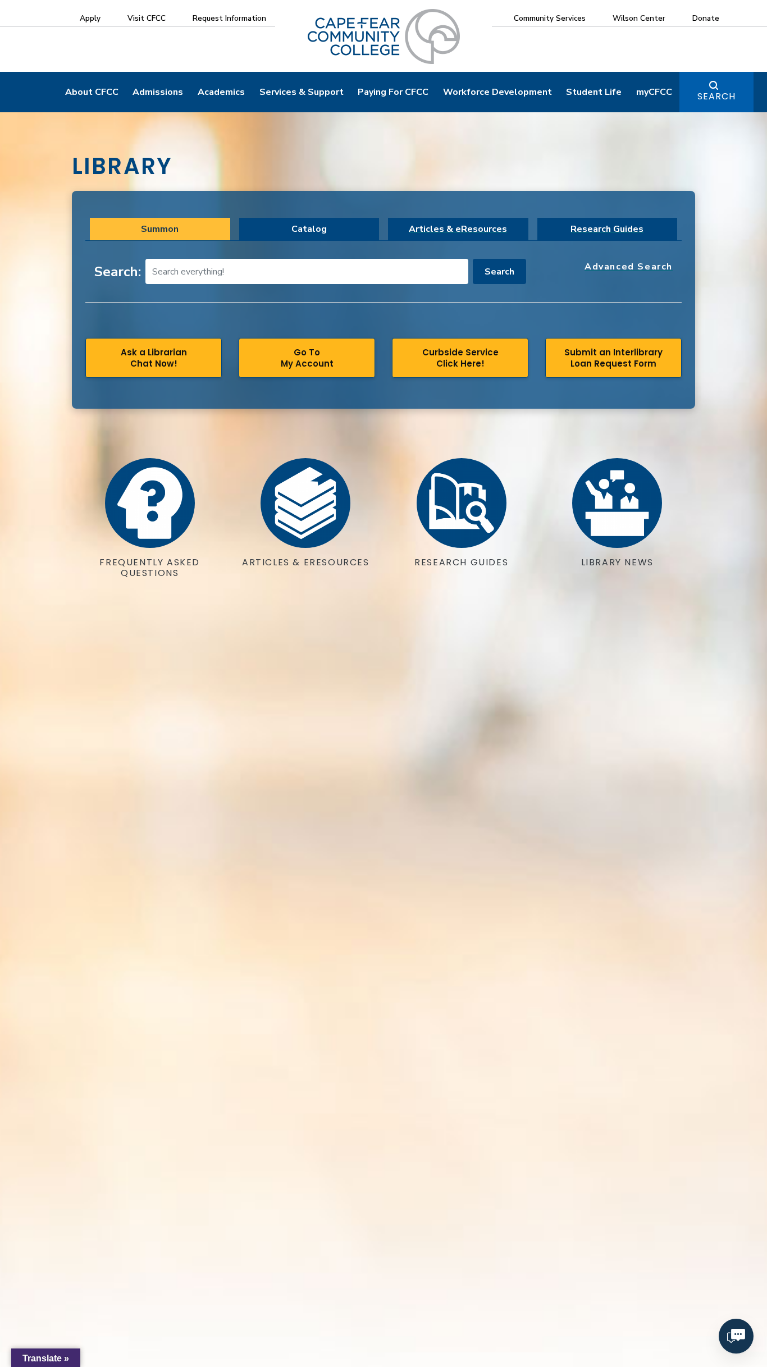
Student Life (594, 92)
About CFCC (91, 92)
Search (716, 96)
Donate (705, 18)
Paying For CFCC (393, 92)
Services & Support (301, 92)
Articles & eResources (458, 229)
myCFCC (654, 92)
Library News (617, 562)
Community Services (550, 18)
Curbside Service (460, 357)
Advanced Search (629, 267)
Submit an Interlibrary (613, 357)
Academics (221, 92)
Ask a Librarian (154, 357)
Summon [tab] (160, 229)
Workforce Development (497, 92)
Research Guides (606, 229)
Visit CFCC (146, 18)
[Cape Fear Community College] (384, 36)
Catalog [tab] (309, 229)
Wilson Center (639, 18)
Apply (90, 18)
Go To (307, 357)
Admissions (158, 92)
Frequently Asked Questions (149, 567)
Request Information (229, 18)
